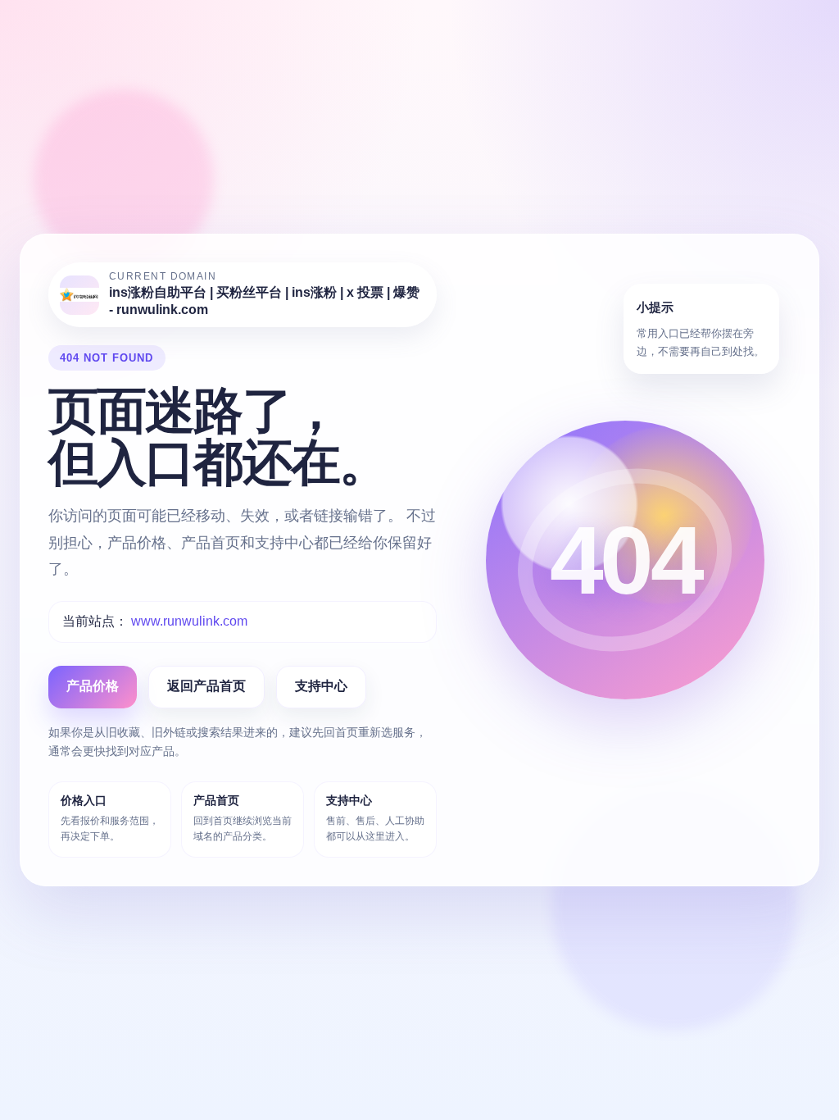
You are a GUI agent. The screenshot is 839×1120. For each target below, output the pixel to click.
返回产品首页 (206, 686)
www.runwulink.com (189, 621)
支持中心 (321, 686)
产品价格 (92, 686)
